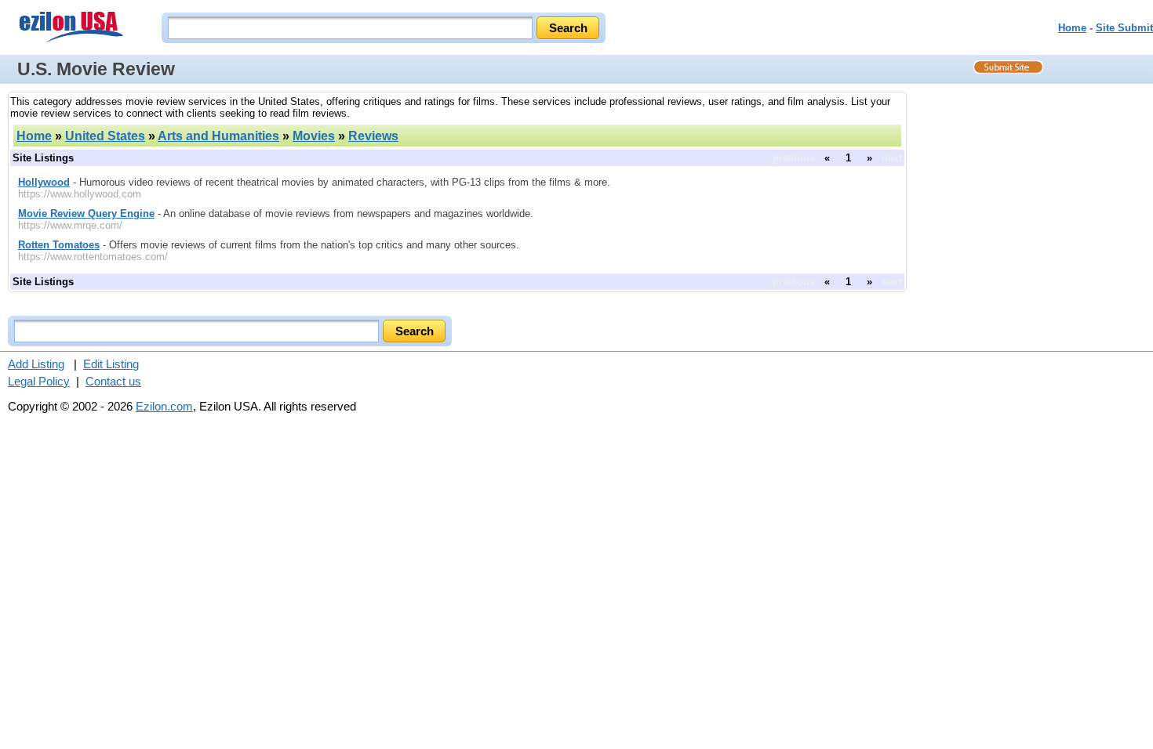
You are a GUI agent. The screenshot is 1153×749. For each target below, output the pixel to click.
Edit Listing (111, 364)
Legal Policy (39, 381)
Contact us (113, 381)
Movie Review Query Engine (86, 213)
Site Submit (1124, 28)
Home (1072, 28)
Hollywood (44, 182)
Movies (314, 136)
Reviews (373, 136)
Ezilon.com (164, 406)
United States (105, 136)
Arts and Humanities (218, 136)
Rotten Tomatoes (59, 245)
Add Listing (36, 364)
